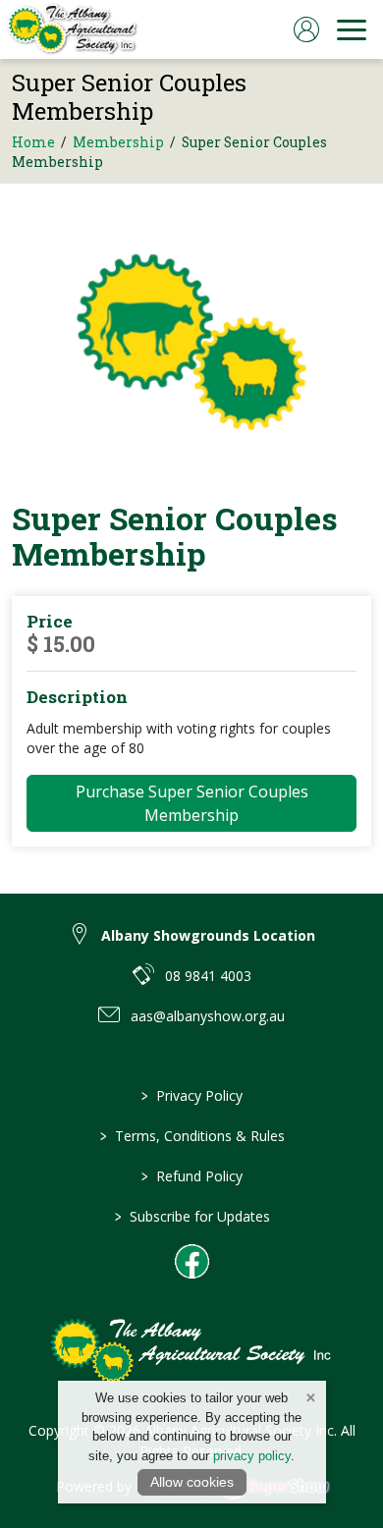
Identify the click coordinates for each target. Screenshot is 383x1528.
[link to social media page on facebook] (192, 1261)
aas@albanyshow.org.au (208, 1016)
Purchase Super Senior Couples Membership (192, 803)
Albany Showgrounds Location (208, 935)
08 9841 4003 (208, 975)
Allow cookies (192, 1482)
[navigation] (351, 29)
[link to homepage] (71, 29)
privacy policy (252, 1455)
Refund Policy (192, 1176)
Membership (118, 142)
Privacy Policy (192, 1095)
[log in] (306, 29)
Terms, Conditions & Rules (191, 1135)
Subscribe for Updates (191, 1216)
